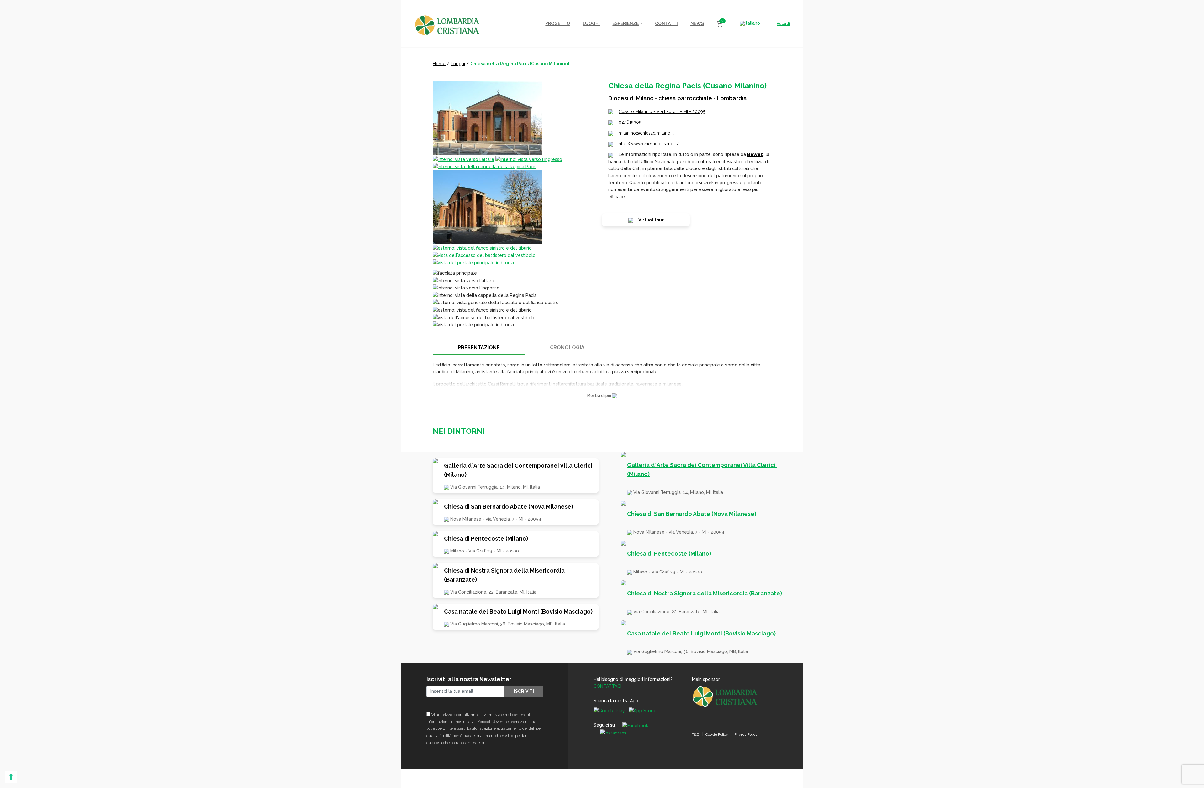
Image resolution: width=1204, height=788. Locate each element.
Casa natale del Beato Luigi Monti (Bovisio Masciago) (518, 611)
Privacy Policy (746, 734)
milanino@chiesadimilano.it (646, 133)
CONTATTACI (607, 686)
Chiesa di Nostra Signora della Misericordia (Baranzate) (504, 575)
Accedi (783, 24)
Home (439, 63)
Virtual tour (650, 219)
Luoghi (458, 63)
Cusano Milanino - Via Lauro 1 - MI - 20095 (662, 111)
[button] (602, 396)
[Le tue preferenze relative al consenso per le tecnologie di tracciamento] (11, 777)
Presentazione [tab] (479, 347)
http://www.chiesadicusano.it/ (649, 143)
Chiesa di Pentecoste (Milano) (486, 538)
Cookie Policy (716, 734)
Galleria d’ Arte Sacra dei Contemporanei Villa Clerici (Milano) (518, 470)
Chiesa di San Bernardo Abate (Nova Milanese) (508, 506)
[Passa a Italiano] (750, 23)
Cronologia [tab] (567, 347)
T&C (695, 734)
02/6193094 (631, 122)
